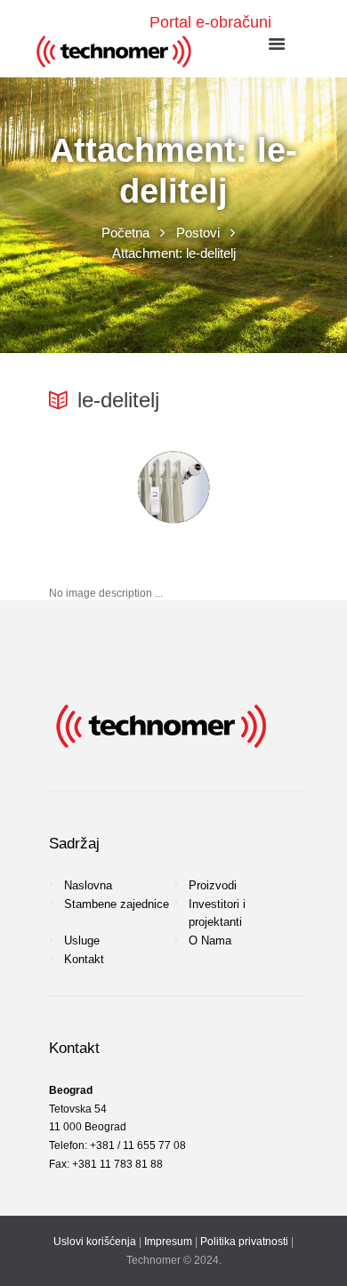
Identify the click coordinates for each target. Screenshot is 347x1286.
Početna (125, 232)
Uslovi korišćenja (94, 1241)
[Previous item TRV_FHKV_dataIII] (111, 487)
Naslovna (88, 885)
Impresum (168, 1241)
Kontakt (84, 959)
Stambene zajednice (116, 904)
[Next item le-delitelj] (236, 487)
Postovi (198, 232)
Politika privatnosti (244, 1241)
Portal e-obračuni (210, 22)
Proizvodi (213, 885)
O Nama (210, 940)
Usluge (82, 940)
